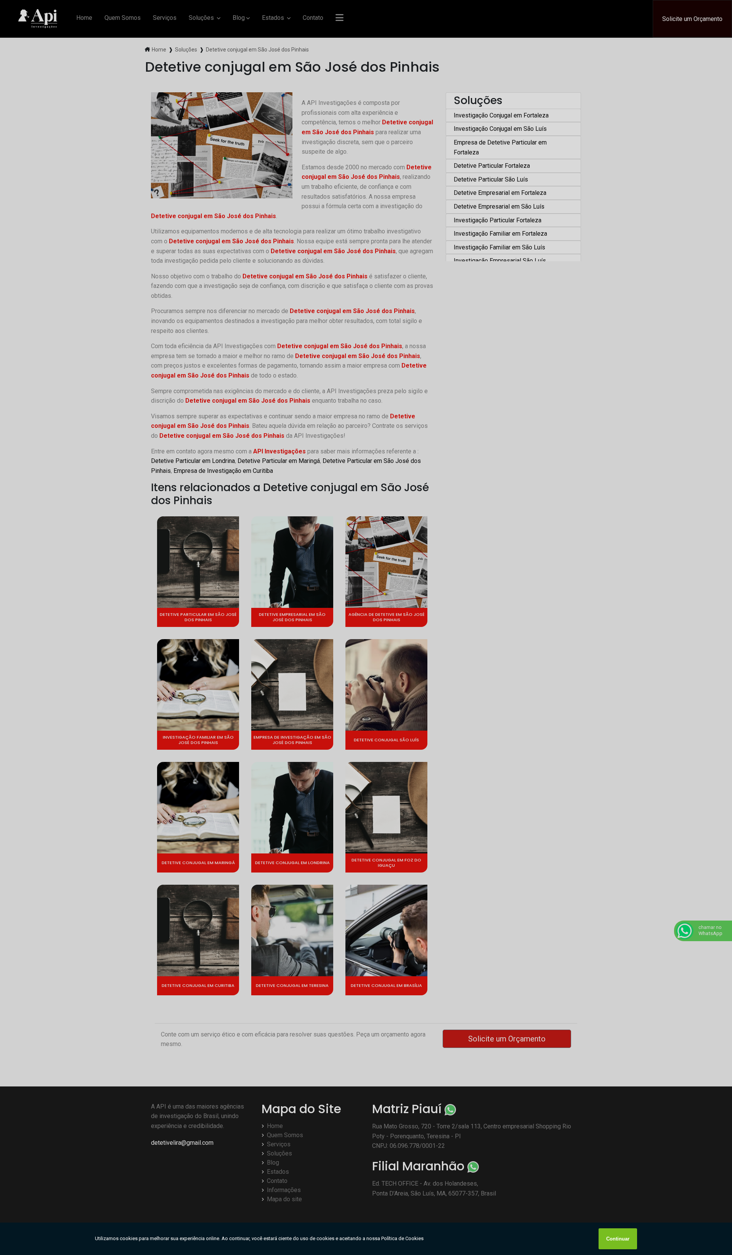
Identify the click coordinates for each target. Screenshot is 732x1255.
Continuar (617, 1239)
